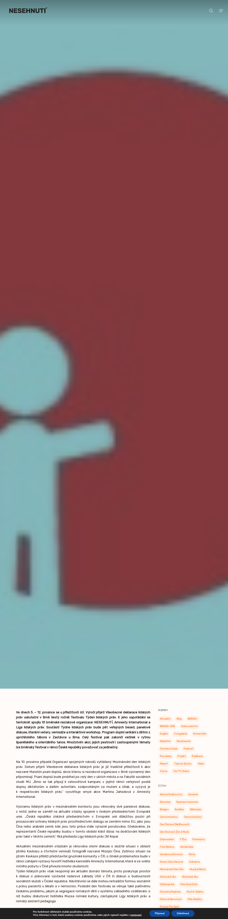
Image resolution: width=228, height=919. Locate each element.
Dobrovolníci (167, 840)
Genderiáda (186, 847)
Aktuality (165, 719)
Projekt (181, 756)
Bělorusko (195, 810)
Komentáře (199, 734)
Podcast (188, 749)
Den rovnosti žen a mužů (174, 832)
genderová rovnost (171, 855)
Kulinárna (194, 862)
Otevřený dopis (169, 749)
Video (201, 764)
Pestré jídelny (195, 892)
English (164, 734)
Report (164, 764)
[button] (221, 10)
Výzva (163, 771)
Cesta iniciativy (193, 817)
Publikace (197, 756)
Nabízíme (165, 742)
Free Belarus (167, 847)
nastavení (135, 915)
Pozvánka (165, 756)
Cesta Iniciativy (169, 817)
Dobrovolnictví (189, 727)
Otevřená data (188, 885)
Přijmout (160, 913)
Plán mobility (195, 900)
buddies (179, 810)
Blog (179, 719)
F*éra (183, 840)
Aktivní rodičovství (171, 795)
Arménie (193, 795)
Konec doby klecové (171, 862)
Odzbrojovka (167, 885)
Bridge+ (164, 810)
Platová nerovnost (171, 900)
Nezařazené (184, 742)
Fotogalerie (180, 734)
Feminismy (198, 840)
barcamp (165, 802)
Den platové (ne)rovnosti (175, 825)
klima (192, 855)
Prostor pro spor (169, 907)
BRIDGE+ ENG (167, 727)
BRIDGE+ (193, 719)
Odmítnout (183, 913)
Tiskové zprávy (114, 357)
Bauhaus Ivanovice (187, 802)
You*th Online (181, 771)
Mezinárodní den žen (172, 870)
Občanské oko (168, 877)
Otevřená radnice (170, 892)
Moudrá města (198, 870)
